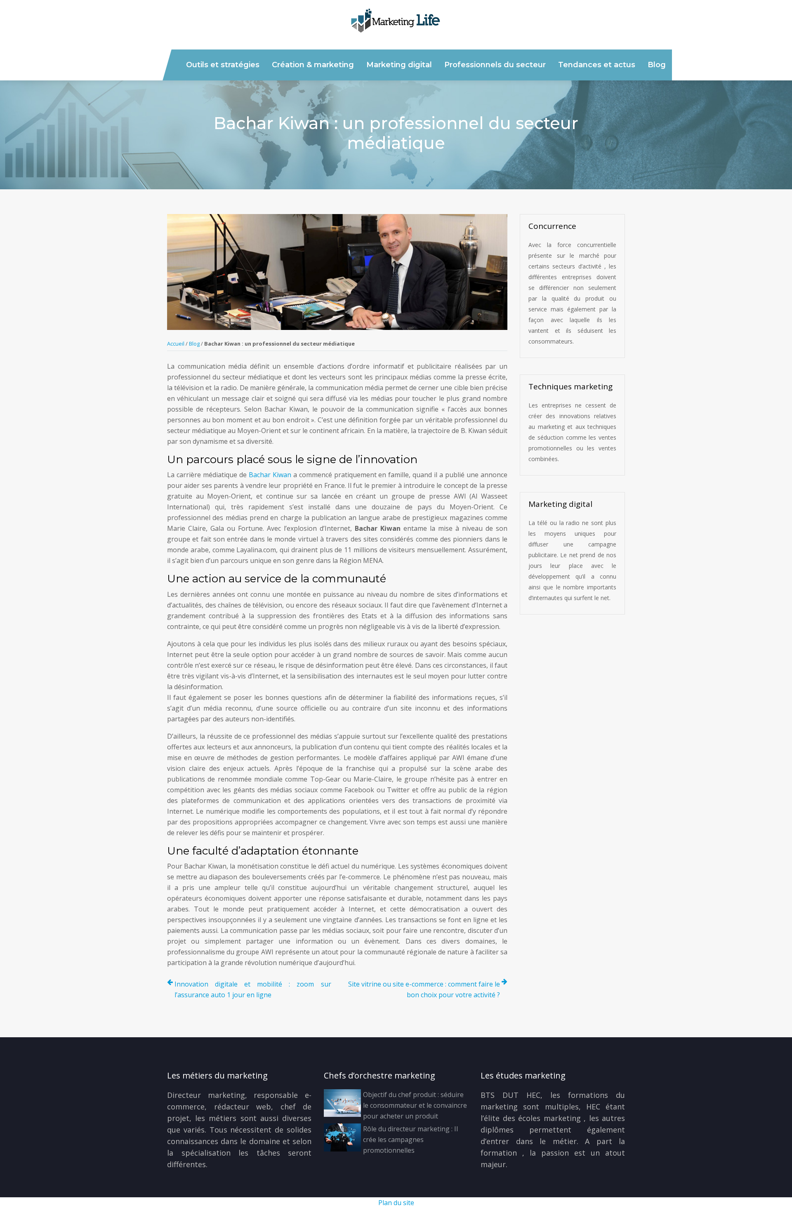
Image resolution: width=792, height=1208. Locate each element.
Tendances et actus (596, 64)
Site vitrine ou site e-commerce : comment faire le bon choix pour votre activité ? (424, 989)
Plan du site (396, 1202)
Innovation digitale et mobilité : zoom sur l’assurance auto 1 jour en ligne (252, 989)
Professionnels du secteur (495, 64)
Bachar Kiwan (270, 474)
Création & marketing (313, 64)
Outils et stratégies (222, 64)
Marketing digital (399, 64)
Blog (657, 64)
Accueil (175, 343)
